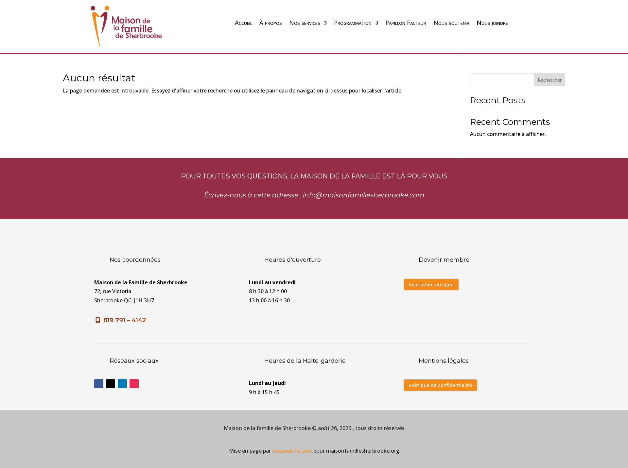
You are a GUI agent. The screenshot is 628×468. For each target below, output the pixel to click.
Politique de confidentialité (440, 385)
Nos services (304, 22)
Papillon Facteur (405, 22)
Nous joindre (492, 22)
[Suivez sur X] (110, 383)
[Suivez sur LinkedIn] (122, 383)
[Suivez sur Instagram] (134, 383)
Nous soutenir (451, 22)
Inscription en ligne (431, 284)
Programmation (353, 22)
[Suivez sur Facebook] (98, 383)
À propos (270, 22)
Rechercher (550, 80)
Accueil (243, 22)
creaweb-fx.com (292, 450)
